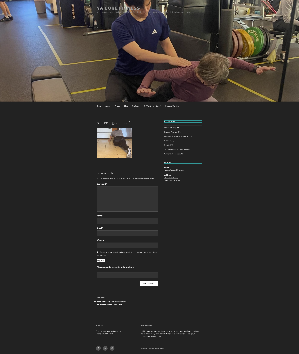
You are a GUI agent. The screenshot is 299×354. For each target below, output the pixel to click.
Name (100, 216)
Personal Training (172, 106)
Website (100, 240)
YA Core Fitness (118, 8)
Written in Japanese (171, 154)
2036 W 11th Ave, (171, 178)
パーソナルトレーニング (152, 106)
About (107, 106)
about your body (170, 128)
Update (167, 145)
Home (98, 106)
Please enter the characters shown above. (115, 267)
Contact (135, 106)
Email (100, 228)
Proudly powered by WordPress (152, 348)
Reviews (167, 141)
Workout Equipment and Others (176, 149)
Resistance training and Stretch (176, 136)
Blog (126, 106)
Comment (102, 184)
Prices (117, 106)
